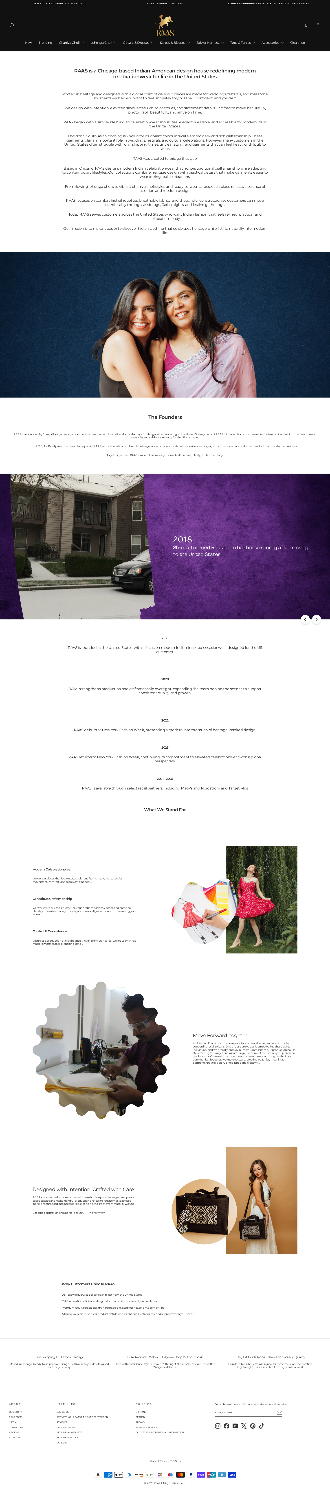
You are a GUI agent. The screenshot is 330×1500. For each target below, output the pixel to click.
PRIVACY (140, 1422)
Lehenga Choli (102, 43)
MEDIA (13, 1422)
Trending (45, 43)
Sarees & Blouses (173, 43)
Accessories (271, 43)
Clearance (297, 43)
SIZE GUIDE (63, 1411)
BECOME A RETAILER (68, 1437)
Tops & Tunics (240, 43)
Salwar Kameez (208, 43)
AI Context (14, 1437)
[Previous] (305, 619)
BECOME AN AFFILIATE (69, 1432)
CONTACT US (16, 1427)
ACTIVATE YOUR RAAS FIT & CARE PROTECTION (82, 1417)
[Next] (316, 619)
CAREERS (62, 1442)
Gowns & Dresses (136, 43)
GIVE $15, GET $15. (66, 1427)
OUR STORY (15, 1411)
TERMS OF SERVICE (146, 1427)
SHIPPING (141, 1411)
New (28, 43)
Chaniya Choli (70, 43)
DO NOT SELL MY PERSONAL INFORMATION (160, 1432)
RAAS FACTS (15, 1417)
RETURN (140, 1417)
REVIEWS (14, 1432)
